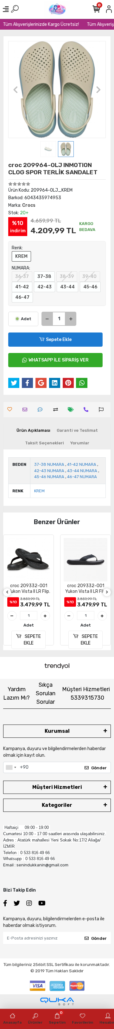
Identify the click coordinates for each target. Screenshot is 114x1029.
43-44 (67, 287)
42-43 (44, 287)
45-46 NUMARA (49, 476)
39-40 (89, 276)
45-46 (90, 287)
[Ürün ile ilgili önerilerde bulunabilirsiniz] (102, 409)
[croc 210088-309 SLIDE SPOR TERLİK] (85, 559)
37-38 (44, 276)
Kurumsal (57, 731)
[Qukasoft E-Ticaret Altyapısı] (57, 1001)
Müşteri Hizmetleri (86, 693)
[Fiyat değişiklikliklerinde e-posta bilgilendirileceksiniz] (72, 409)
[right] (107, 592)
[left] (7, 592)
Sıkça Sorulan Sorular (45, 693)
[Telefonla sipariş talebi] (87, 409)
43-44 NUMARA (82, 470)
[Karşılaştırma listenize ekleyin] (57, 409)
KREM (21, 256)
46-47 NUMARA (82, 476)
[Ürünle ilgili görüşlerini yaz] (41, 409)
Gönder (99, 768)
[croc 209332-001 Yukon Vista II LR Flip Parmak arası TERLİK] (28, 559)
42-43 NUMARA (49, 470)
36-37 (22, 276)
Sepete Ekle (59, 339)
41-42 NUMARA (81, 464)
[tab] (33, 430)
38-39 (67, 276)
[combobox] (10, 767)
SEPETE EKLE (32, 640)
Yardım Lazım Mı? (16, 693)
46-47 (22, 297)
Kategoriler (57, 805)
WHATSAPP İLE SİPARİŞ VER (58, 360)
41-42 (22, 287)
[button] (15, 89)
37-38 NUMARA (49, 464)
